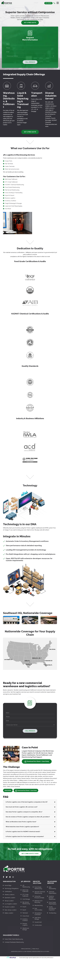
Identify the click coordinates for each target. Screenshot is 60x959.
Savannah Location (10, 897)
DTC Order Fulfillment (25, 895)
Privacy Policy (35, 948)
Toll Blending (52, 913)
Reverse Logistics (25, 924)
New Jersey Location (10, 910)
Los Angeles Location (11, 904)
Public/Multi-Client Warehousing (14, 939)
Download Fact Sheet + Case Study (38, 761)
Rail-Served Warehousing (26, 902)
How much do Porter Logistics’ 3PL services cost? (21, 807)
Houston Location (10, 907)
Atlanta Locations (9, 894)
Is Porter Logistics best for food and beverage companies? (25, 836)
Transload (25, 913)
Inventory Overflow (25, 919)
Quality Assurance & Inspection (52, 908)
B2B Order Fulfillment (25, 890)
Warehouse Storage (25, 928)
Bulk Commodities (38, 909)
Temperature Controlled (38, 913)
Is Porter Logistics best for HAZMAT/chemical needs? (23, 831)
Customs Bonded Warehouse (52, 898)
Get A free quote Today (30, 853)
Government (38, 922)
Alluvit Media (45, 951)
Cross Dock (25, 916)
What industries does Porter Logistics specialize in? (22, 826)
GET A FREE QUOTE (30, 22)
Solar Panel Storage (38, 918)
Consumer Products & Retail (39, 897)
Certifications (8, 891)
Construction (38, 925)
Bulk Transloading (52, 887)
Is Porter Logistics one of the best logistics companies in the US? (27, 802)
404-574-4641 (54, 3)
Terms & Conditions (25, 948)
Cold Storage (26, 899)
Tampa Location (9, 901)
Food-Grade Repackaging (52, 903)
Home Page (8, 885)
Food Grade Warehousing (38, 887)
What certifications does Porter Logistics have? (21, 821)
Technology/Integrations (12, 888)
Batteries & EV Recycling (38, 901)
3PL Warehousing (26, 886)
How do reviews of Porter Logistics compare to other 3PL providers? (28, 817)
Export (24, 910)
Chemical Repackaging (52, 892)
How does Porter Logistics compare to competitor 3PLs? (24, 812)
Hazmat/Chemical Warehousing (40, 892)
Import (24, 906)
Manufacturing (38, 905)
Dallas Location (9, 913)
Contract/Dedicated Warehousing (14, 942)
